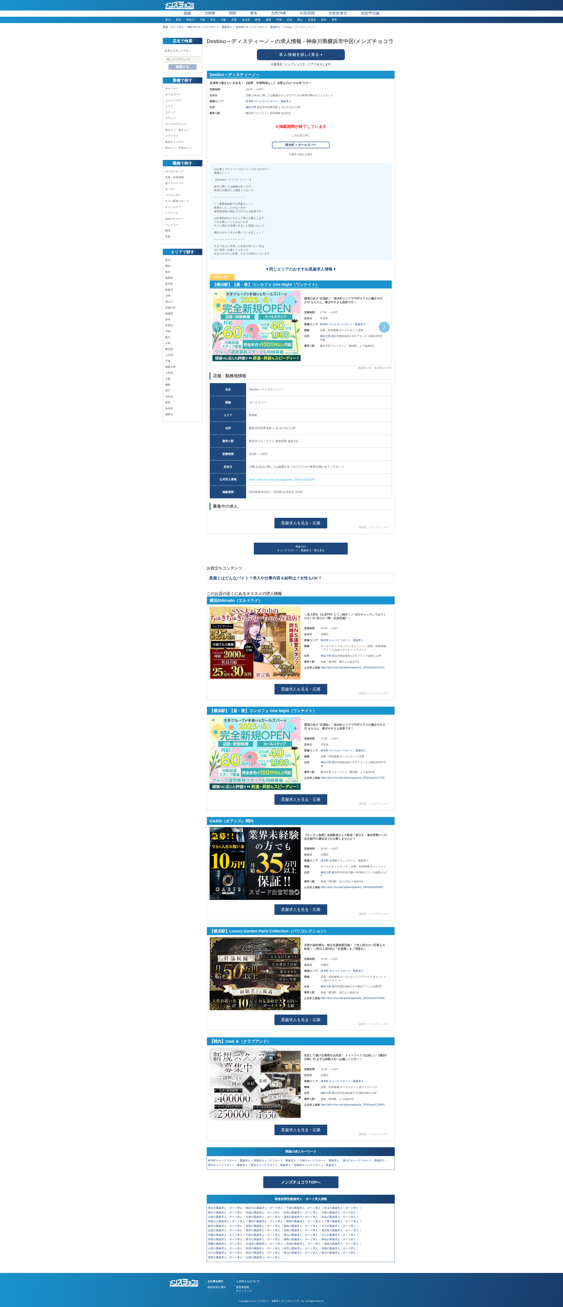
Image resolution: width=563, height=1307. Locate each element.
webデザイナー (174, 218)
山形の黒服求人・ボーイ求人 (225, 1248)
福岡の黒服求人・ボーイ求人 (263, 1225)
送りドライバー (174, 183)
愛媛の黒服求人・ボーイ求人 (225, 1243)
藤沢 (167, 337)
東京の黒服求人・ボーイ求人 (225, 1207)
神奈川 (190, 19)
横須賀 (169, 349)
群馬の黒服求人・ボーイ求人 (301, 1212)
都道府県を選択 (216, 1287)
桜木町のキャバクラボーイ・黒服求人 (258, 27)
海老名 (169, 408)
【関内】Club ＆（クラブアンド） (240, 1041)
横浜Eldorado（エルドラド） (236, 600)
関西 (232, 13)
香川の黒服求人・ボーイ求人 (263, 1239)
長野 (334, 19)
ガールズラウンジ (175, 124)
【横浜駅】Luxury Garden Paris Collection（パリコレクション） (269, 931)
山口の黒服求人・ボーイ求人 (339, 1234)
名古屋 (246, 19)
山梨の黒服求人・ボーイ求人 (263, 1257)
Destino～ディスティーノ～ (235, 75)
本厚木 (169, 325)
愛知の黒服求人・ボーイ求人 (266, 1221)
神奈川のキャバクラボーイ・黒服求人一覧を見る (301, 548)
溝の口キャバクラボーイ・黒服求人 (364, 1160)
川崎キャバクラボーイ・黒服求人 (320, 1160)
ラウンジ (170, 118)
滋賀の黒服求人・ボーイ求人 (301, 1216)
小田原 (169, 372)
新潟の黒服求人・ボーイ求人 (339, 1252)
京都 (234, 19)
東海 (253, 13)
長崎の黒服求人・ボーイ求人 (301, 1225)
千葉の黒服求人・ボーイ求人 (303, 1207)
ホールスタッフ (174, 171)
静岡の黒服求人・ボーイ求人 (303, 1221)
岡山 (300, 19)
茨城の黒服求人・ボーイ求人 (263, 1212)
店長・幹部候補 (174, 177)
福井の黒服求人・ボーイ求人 (263, 1252)
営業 (167, 236)
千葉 (202, 19)
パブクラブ (171, 136)
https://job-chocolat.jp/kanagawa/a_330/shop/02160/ (282, 479)
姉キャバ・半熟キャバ (178, 147)
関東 (187, 13)
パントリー (171, 224)
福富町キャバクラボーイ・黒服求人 (315, 1165)
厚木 (167, 319)
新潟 (323, 19)
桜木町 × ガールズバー (300, 145)
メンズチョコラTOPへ (301, 1182)
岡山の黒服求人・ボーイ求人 (301, 1234)
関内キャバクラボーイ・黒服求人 (228, 1165)
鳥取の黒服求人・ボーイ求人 (225, 1239)
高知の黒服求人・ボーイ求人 (339, 1239)
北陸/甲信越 (370, 13)
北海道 (312, 19)
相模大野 (170, 366)
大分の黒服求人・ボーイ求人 (339, 1225)
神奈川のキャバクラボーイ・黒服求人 (209, 27)
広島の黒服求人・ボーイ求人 (263, 1234)
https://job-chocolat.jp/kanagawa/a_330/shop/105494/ (353, 998)
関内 (167, 266)
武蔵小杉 (170, 307)
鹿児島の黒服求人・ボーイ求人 (340, 1230)
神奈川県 (251, 107)
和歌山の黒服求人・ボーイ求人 (227, 1221)
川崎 (167, 295)
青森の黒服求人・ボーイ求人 (339, 1248)
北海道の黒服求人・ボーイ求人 (264, 1243)
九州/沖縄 (278, 13)
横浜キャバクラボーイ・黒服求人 (271, 1165)
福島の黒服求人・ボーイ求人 (341, 1243)
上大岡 (169, 355)
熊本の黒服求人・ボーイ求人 (263, 1230)
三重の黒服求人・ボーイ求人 (341, 1221)
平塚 (167, 331)
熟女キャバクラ (174, 141)
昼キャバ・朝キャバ (177, 130)
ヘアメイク (171, 212)
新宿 (178, 19)
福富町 (169, 277)
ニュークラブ (173, 100)
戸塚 (167, 361)
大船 (167, 378)
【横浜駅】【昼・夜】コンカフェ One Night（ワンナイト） (266, 284)
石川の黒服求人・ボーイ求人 (225, 1252)
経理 (167, 230)
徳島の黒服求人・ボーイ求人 (301, 1239)
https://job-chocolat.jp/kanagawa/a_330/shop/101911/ (352, 667)
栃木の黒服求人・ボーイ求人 (225, 1212)
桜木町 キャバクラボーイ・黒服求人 (342, 640)
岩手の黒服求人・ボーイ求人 (301, 1248)
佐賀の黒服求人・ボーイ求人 (225, 1230)
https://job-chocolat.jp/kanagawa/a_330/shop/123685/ (353, 1104)
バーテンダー (173, 195)
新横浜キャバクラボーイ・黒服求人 (275, 1160)
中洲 (279, 19)
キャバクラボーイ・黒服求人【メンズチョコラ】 (276, 1301)
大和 (167, 343)
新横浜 (169, 289)
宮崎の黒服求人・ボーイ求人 (301, 1230)
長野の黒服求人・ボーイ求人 (225, 1257)
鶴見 (167, 402)
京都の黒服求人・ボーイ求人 (263, 1216)
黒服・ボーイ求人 (173, 27)
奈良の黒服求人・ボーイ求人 (339, 1216)
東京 (168, 19)
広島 (289, 19)
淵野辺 (169, 414)
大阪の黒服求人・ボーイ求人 (339, 1212)
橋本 (167, 272)
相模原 (169, 313)
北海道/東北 (338, 13)
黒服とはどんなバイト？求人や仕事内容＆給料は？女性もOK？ (265, 578)
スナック (170, 112)
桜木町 (169, 283)
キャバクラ (171, 88)
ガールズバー (173, 94)
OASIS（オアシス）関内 (232, 821)
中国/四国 (307, 13)
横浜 (167, 260)
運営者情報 (242, 1287)
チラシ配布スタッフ (177, 201)
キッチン (170, 189)
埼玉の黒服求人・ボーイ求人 (341, 1207)
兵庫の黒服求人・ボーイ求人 (225, 1216)
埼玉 (213, 19)
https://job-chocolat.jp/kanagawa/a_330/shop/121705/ (353, 777)
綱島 (167, 384)
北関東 (210, 13)
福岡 (268, 19)
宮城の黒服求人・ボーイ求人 (303, 1243)
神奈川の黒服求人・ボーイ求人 (264, 1207)
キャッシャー (173, 206)
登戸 (167, 390)
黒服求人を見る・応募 (301, 523)
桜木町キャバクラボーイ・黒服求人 (229, 1160)
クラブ (169, 106)
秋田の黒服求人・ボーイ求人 (263, 1248)
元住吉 (169, 396)
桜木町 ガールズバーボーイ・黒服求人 (268, 101)
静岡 (257, 19)
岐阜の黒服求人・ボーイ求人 (225, 1225)
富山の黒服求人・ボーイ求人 (301, 1252)
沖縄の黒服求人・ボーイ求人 (225, 1234)
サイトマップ (244, 1290)
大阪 (223, 19)
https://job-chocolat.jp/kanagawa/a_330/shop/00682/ (352, 887)
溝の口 (169, 301)
